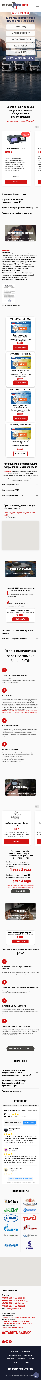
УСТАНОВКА (21, 1359)
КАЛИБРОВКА (11, 1359)
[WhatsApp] (6, 1341)
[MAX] (3, 1341)
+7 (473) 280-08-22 (20, 13)
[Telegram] (10, 1341)
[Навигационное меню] (37, 6)
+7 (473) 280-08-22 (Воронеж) (14, 1298)
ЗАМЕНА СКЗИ (28, 1355)
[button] (20, 891)
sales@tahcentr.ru (14, 1308)
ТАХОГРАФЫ (14, 1351)
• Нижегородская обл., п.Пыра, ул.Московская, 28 (17, 1323)
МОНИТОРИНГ (26, 1351)
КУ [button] (29, 1333)
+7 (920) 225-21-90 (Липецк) (13, 1306)
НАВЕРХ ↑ (27, 1362)
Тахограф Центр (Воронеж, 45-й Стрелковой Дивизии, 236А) (20, 1182)
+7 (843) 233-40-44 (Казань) (13, 1303)
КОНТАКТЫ (14, 1362)
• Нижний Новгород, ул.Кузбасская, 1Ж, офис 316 (16, 1321)
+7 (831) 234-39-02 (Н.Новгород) (15, 1300)
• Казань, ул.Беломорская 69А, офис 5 (13, 1327)
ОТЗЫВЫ (31, 1359)
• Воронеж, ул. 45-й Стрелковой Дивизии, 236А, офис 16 (18, 1317)
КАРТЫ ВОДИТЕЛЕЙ (15, 1355)
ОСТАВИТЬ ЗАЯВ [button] (14, 1333)
